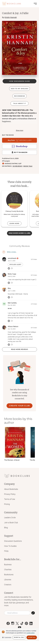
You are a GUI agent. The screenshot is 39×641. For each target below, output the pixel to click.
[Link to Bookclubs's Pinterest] (26, 623)
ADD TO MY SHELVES (19, 88)
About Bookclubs (11, 489)
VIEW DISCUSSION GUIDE (19, 81)
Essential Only (19, 637)
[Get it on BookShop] (19, 146)
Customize (7, 637)
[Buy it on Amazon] (19, 152)
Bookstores (8, 574)
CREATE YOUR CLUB (19, 406)
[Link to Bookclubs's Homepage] (11, 4)
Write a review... (12, 252)
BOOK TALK (28, 166)
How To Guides (10, 546)
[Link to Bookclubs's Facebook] (8, 623)
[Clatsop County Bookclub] (14, 200)
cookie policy (30, 633)
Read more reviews (19, 349)
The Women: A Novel (11, 460)
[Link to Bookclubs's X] (17, 623)
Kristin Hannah (11, 17)
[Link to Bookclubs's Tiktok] (21, 623)
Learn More (14, 223)
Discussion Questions (13, 541)
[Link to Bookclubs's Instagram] (12, 623)
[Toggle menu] (35, 3)
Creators (7, 584)
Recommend (19, 96)
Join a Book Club (11, 522)
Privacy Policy (9, 494)
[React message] (9, 268)
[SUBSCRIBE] (33, 612)
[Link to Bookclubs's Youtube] (19, 627)
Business (8, 564)
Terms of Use (9, 499)
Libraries (7, 579)
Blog (6, 527)
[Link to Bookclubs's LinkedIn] (31, 623)
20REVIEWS (17, 166)
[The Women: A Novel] (15, 442)
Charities (7, 569)
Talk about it (19, 103)
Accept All (32, 637)
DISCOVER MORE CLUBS (19, 233)
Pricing (7, 504)
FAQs (6, 551)
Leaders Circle (10, 517)
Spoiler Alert (15, 264)
